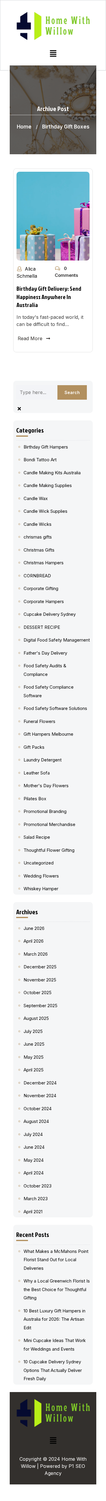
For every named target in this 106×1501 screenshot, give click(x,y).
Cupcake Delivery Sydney (50, 614)
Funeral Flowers (39, 721)
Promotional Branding (45, 811)
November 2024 (40, 1095)
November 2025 (40, 980)
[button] (53, 53)
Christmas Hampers (44, 562)
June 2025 (34, 1044)
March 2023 (36, 1198)
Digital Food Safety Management (57, 640)
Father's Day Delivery (45, 653)
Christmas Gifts (39, 550)
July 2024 (33, 1134)
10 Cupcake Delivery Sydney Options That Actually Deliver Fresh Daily (53, 1370)
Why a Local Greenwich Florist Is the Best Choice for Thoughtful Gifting (57, 1289)
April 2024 (34, 1173)
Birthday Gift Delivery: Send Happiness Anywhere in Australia (48, 296)
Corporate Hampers (44, 601)
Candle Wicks (38, 524)
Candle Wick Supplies (45, 511)
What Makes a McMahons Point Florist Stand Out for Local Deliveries (56, 1259)
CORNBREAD (37, 575)
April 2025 (34, 1070)
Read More (30, 338)
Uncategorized (39, 863)
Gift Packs (34, 747)
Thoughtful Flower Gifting (49, 850)
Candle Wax (36, 498)
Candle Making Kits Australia (52, 472)
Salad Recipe (37, 837)
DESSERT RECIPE (42, 627)
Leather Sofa (37, 773)
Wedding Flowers (41, 876)
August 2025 (36, 1018)
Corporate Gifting (41, 588)
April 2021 (33, 1211)
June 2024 (34, 1147)
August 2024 (36, 1121)
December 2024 (40, 1083)
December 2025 (40, 967)
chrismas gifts (38, 537)
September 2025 (40, 1005)
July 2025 (33, 1031)
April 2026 (34, 941)
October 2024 (38, 1108)
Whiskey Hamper (41, 888)
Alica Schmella (26, 272)
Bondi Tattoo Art (40, 459)
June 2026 (34, 928)
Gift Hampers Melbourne (48, 734)
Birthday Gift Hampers (46, 447)
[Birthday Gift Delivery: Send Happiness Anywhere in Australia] (53, 216)
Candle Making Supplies (48, 485)
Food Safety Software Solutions (55, 708)
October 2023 (38, 1186)
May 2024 (34, 1160)
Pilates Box (35, 798)
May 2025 (34, 1057)
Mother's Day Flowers (46, 785)
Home (24, 127)
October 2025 (38, 992)
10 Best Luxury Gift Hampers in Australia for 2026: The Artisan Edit (54, 1319)
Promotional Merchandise (49, 824)
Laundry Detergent (43, 760)
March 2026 (36, 954)
